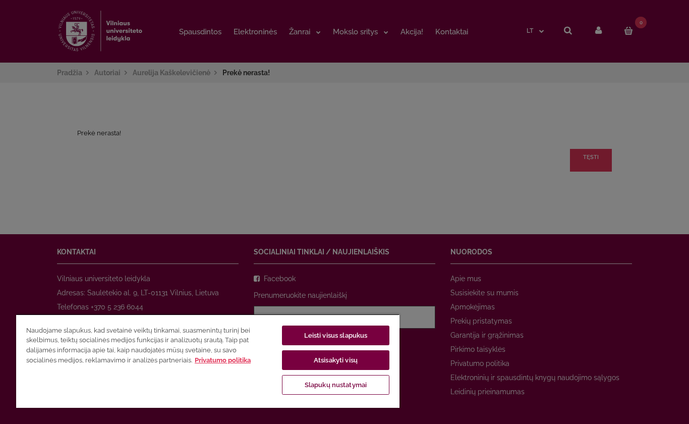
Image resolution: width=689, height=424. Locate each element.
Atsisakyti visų (336, 360)
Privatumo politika (223, 360)
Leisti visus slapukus (336, 335)
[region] (207, 361)
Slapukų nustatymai (336, 385)
